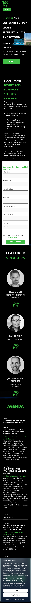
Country (6, 223)
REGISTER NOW (15, 242)
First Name (7, 172)
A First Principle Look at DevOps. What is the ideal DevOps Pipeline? (14, 434)
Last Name (7, 180)
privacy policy (12, 237)
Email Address (8, 189)
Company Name (9, 206)
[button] (15, 434)
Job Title (6, 197)
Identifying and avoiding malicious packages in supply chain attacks (14, 530)
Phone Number (8, 215)
